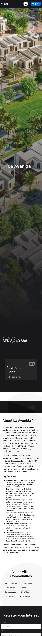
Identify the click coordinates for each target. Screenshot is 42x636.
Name (3, 622)
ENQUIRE (35, 4)
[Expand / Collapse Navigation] (25, 4)
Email (3, 631)
